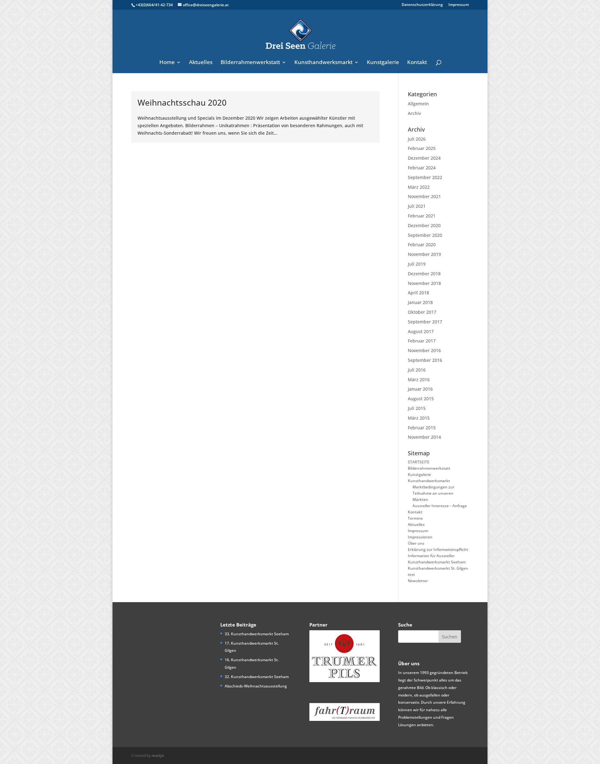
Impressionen (420, 537)
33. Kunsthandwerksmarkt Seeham (257, 634)
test (411, 574)
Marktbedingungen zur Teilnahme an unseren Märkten (433, 493)
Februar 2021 (422, 216)
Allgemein (418, 104)
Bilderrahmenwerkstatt (250, 63)
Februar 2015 (422, 428)
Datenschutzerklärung (422, 5)
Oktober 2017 (422, 312)
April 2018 (418, 293)
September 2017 (425, 322)
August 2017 (421, 331)
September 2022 (425, 177)
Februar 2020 (422, 244)
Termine (415, 518)
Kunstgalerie (383, 63)
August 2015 (421, 399)
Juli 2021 (417, 206)
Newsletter (418, 580)
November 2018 (424, 283)
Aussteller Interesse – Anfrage (439, 505)
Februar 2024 (422, 168)
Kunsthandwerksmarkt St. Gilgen (438, 568)
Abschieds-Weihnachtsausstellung (256, 686)
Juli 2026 (417, 139)
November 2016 (424, 350)
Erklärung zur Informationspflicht (438, 549)
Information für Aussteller (431, 555)
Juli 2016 (417, 370)
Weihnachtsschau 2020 (182, 102)
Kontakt (417, 63)
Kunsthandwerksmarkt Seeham (437, 562)
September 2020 (425, 235)
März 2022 (419, 187)
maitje (158, 755)
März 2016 (419, 379)
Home (167, 63)
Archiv (414, 113)
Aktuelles (200, 63)
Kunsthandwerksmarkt (323, 63)
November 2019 (424, 254)
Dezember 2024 (424, 158)
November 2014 (424, 437)
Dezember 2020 (424, 225)
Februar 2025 (422, 148)
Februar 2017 (422, 341)
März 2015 (419, 418)
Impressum (458, 5)
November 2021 (424, 196)
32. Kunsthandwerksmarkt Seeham (257, 676)
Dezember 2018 (424, 274)
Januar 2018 (420, 302)
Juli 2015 (417, 408)
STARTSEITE (418, 462)
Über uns (416, 543)
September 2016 (425, 360)
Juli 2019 (417, 264)
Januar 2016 (420, 389)
